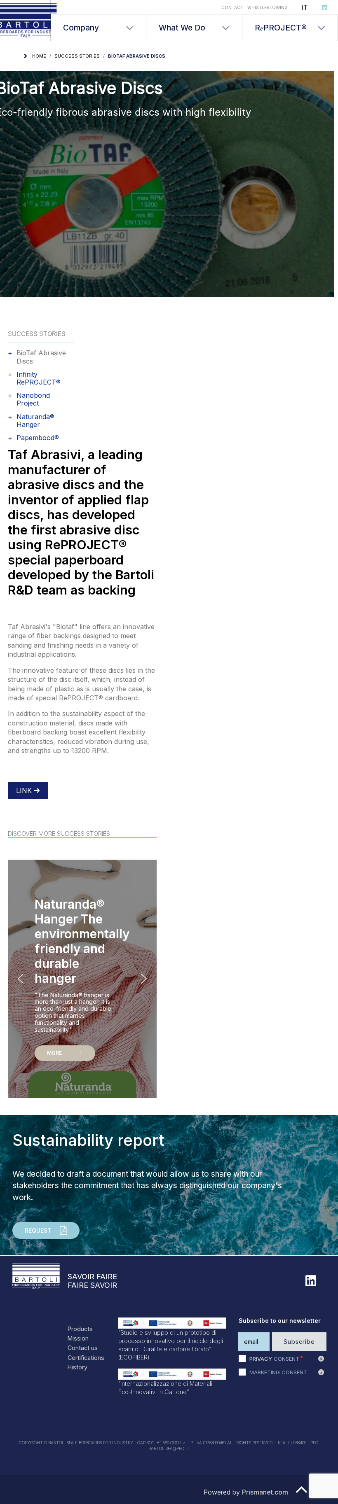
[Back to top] (302, 1493)
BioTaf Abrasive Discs (41, 357)
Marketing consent (278, 1372)
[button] (82, 979)
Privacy (260, 1358)
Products (80, 1328)
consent (274, 1358)
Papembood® (37, 438)
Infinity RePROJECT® (38, 378)
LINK (25, 790)
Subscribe (299, 1341)
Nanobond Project (33, 399)
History (77, 1367)
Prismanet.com (265, 1492)
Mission (78, 1338)
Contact (232, 7)
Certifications (86, 1357)
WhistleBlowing (267, 7)
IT (304, 7)
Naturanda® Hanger (35, 421)
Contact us (83, 1347)
